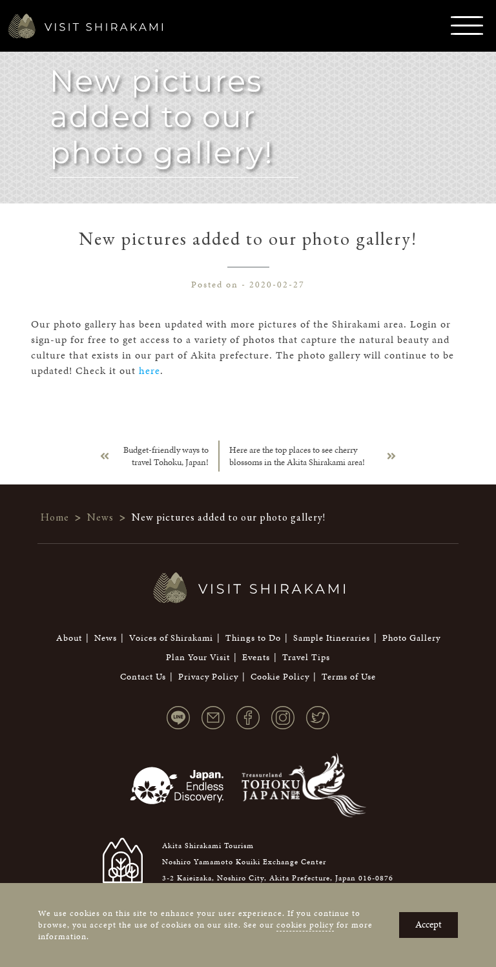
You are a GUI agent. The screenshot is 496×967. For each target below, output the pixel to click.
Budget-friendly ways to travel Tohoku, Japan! (166, 456)
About (69, 638)
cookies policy (305, 925)
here (149, 370)
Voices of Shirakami (171, 638)
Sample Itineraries (331, 638)
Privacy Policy (208, 677)
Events (256, 657)
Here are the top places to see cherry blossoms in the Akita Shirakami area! (297, 456)
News (105, 638)
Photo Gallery (411, 638)
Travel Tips (306, 657)
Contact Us (143, 677)
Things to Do (253, 638)
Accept (428, 924)
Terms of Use (349, 677)
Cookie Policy (280, 677)
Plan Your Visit (198, 657)
